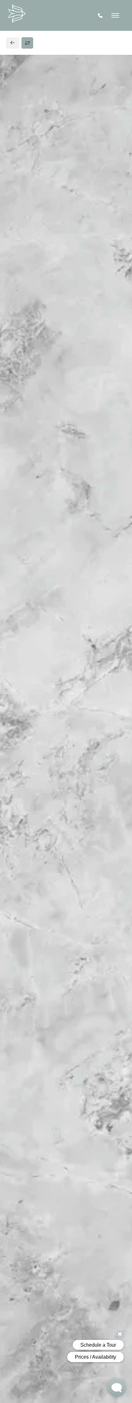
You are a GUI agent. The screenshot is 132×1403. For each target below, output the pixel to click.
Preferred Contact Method (46, 560)
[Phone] (100, 15)
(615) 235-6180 (27, 448)
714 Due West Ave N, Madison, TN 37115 (54, 436)
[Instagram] (24, 460)
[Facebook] (14, 460)
